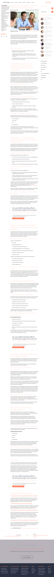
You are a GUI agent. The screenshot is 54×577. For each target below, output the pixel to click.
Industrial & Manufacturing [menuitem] (25, 572)
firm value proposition (34, 185)
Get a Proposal (48, 2)
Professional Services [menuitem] (24, 569)
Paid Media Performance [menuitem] (4, 571)
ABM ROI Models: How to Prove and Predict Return (48, 40)
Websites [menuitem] (33, 572)
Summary (2, 28)
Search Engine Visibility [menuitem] (4, 569)
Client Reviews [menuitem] (34, 569)
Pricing (33, 2)
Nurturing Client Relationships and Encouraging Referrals (4, 23)
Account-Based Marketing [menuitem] (14, 568)
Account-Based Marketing (45, 73)
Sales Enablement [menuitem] (13, 572)
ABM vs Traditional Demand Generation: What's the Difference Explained (48, 19)
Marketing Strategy (14, 31)
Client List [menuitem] (33, 568)
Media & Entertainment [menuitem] (24, 571)
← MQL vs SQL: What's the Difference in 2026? (12, 536)
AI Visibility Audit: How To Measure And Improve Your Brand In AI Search (48, 36)
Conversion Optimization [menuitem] (4, 572)
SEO (41, 71)
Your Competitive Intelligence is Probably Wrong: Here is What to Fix (48, 23)
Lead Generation (43, 75)
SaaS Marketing (43, 77)
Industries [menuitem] (49, 572)
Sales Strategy (43, 65)
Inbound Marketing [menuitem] (3, 568)
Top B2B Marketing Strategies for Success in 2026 (48, 47)
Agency (12, 2)
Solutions (24, 2)
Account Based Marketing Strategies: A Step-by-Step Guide (49, 51)
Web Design (42, 69)
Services (20, 2)
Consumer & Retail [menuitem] (24, 574)
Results (16, 2)
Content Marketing (44, 63)
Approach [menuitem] (49, 569)
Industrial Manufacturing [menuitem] (41, 571)
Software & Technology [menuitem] (24, 568)
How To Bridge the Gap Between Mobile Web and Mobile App (48, 44)
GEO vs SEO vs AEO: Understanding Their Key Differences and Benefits (48, 32)
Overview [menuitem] (49, 568)
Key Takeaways (4, 5)
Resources (28, 2)
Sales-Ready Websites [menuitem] (14, 571)
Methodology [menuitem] (50, 571)
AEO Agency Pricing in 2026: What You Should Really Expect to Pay (49, 27)
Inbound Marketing (43, 67)
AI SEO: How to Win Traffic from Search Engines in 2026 (48, 55)
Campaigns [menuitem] (33, 571)
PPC (41, 79)
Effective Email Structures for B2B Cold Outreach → (40, 536)
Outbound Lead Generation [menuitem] (15, 569)
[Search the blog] (52, 12)
